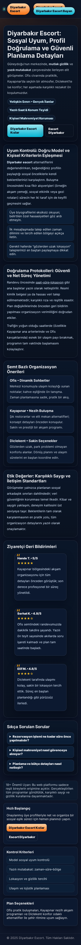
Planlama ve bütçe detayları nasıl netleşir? (35, 765)
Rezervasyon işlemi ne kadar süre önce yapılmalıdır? (40, 738)
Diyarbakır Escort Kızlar (23, 130)
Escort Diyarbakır (56, 131)
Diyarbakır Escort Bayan (54, 11)
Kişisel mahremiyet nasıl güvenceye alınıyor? (38, 752)
